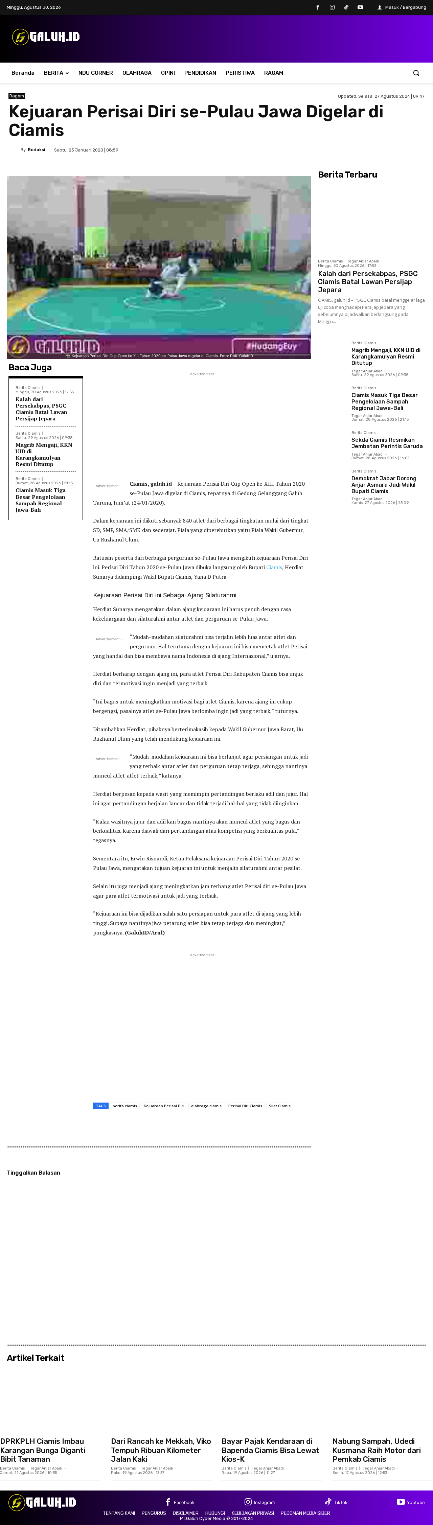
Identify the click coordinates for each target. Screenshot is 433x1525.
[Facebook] (318, 8)
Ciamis (274, 567)
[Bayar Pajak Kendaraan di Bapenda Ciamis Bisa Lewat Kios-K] (272, 1399)
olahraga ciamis (206, 1105)
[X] (386, 150)
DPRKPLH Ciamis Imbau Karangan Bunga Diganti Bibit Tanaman (42, 1450)
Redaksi (36, 149)
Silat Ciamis (280, 1105)
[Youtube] (360, 8)
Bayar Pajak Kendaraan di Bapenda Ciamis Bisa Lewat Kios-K (270, 1450)
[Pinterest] (402, 150)
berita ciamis (125, 1105)
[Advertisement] (202, 424)
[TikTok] (346, 8)
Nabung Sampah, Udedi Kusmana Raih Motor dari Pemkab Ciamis (377, 1450)
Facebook (184, 1502)
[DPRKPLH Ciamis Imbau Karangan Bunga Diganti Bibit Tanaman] (50, 1399)
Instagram (264, 1502)
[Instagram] (332, 8)
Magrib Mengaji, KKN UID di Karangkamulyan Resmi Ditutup (44, 454)
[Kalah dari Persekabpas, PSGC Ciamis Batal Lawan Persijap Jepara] (372, 218)
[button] (416, 73)
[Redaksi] (14, 150)
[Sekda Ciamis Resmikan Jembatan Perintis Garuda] (332, 445)
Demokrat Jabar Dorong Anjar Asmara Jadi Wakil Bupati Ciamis (383, 484)
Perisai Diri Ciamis (245, 1105)
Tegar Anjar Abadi (363, 261)
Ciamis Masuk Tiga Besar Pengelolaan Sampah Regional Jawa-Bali (41, 499)
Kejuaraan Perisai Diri (164, 1105)
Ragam (16, 95)
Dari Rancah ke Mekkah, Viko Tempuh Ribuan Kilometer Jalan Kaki (161, 1450)
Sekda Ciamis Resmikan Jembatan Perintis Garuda (387, 443)
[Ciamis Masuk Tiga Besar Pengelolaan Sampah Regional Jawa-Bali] (332, 400)
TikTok (340, 1502)
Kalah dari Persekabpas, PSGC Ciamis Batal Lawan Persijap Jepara (41, 408)
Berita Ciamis (28, 388)
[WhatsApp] (418, 150)
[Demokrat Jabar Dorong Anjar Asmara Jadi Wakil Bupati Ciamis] (332, 483)
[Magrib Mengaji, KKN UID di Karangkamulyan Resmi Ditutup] (332, 355)
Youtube (416, 1502)
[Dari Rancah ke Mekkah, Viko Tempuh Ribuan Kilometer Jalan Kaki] (161, 1399)
